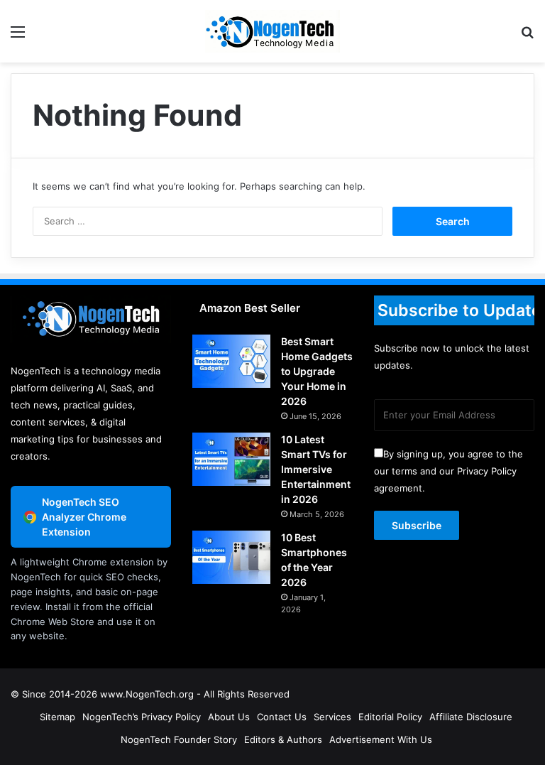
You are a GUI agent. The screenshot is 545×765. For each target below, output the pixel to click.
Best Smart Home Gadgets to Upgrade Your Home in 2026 (317, 371)
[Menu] (18, 37)
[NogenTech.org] (272, 31)
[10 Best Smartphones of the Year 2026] (231, 557)
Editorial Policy (390, 716)
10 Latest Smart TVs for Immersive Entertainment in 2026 (316, 469)
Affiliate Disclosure (470, 716)
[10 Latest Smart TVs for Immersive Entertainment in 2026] (231, 459)
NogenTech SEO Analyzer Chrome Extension (84, 517)
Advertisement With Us (380, 739)
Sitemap (57, 716)
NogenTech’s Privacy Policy (141, 716)
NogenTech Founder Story (179, 739)
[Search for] (527, 37)
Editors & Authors (283, 739)
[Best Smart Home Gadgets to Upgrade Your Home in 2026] (231, 361)
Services (332, 716)
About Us (229, 716)
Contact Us (282, 716)
